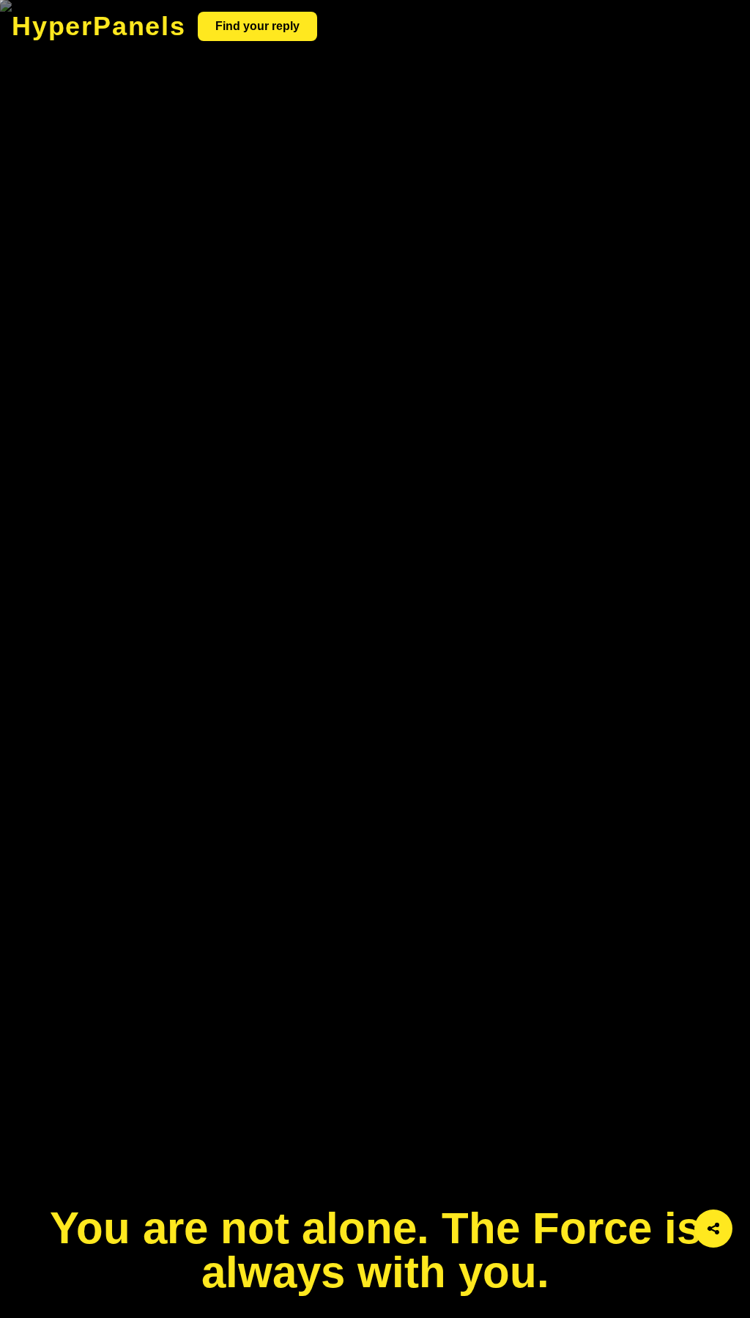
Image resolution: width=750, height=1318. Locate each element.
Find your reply (257, 26)
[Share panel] (713, 1229)
